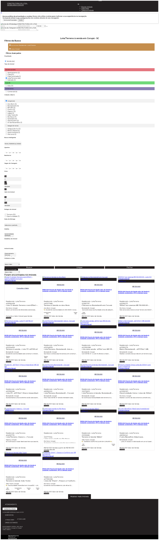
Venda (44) (11, 61)
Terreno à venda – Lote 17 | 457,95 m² (22, 349)
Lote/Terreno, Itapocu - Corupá (19, 436)
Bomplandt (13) (13, 106)
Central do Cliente (10, 509)
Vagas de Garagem (10, 163)
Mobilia (6, 229)
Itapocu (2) (12, 111)
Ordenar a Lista (9, 258)
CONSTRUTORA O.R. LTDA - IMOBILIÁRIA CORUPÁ (17, 4)
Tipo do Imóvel (9, 64)
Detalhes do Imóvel (10, 238)
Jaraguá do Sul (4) (13, 125)
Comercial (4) (12, 91)
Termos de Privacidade (10, 20)
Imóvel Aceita (8, 248)
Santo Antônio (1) (14, 132)
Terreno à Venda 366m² (92, 436)
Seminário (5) (12, 119)
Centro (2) (11, 109)
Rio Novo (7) (12, 117)
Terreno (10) (11, 214)
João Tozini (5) (13, 115)
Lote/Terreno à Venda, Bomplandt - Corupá (97, 393)
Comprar (8, 318)
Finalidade (7, 56)
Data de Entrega (9, 219)
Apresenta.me (13, 536)
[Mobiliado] (9, 235)
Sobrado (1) (12, 80)
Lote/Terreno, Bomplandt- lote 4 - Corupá (58, 349)
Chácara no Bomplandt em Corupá (97, 305)
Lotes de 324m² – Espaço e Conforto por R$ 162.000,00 (59, 480)
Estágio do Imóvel (10, 209)
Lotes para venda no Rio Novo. (57, 438)
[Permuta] (10, 255)
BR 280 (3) (11, 108)
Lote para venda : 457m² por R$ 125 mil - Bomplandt (98, 349)
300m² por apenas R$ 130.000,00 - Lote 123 (134, 305)
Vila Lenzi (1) (12, 134)
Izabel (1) (11, 113)
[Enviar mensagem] (47, 26)
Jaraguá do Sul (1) (14, 129)
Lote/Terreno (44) (14, 78)
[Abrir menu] (78, 4)
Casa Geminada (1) (14, 76)
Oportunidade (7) (13, 216)
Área (6, 171)
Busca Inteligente (10, 137)
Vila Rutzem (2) (13, 120)
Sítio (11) (10, 86)
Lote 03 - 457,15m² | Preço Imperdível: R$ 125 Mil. (22, 393)
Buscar (29, 267)
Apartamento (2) (14, 73)
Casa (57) (11, 74)
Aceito (21, 20)
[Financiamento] (10, 253)
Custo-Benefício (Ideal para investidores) (131, 436)
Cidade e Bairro (9, 95)
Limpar (79, 267)
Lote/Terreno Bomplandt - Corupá (59, 393)
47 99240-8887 (9, 519)
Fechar (130, 267)
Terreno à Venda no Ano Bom (57, 305)
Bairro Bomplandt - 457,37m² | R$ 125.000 (134, 349)
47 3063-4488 (21, 519)
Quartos (7, 147)
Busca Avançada (11, 269)
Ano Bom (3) (12, 104)
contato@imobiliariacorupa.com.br (13, 512)
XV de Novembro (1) (15, 122)
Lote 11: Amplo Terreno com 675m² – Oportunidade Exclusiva (21, 305)
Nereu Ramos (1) (14, 131)
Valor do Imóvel (9, 192)
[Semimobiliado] (9, 234)
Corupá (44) (11, 101)
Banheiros (7, 155)
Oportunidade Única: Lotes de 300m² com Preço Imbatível (136, 393)
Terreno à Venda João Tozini (18, 480)
